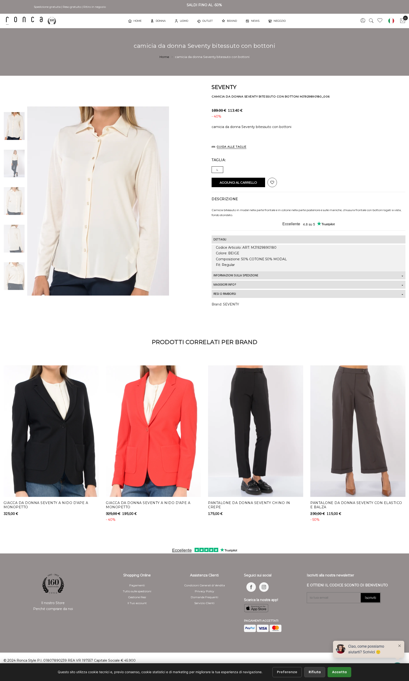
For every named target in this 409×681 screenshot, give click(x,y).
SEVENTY (231, 304)
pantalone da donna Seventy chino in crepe (249, 505)
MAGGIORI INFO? (224, 285)
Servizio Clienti (204, 603)
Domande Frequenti (204, 597)
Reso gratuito (72, 7)
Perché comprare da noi (53, 609)
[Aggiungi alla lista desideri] (272, 182)
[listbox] (308, 168)
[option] (14, 126)
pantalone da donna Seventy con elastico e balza (356, 505)
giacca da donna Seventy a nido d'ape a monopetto (46, 505)
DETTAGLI (219, 239)
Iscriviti (370, 598)
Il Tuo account (137, 603)
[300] (32, 21)
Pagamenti (137, 585)
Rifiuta (315, 672)
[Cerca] (371, 21)
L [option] (217, 170)
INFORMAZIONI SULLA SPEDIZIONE (235, 275)
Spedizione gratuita (47, 7)
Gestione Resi (137, 597)
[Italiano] (391, 21)
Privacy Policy (204, 591)
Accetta (339, 672)
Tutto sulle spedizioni (137, 591)
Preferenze (287, 672)
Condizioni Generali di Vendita (204, 585)
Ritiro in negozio (94, 7)
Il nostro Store (53, 603)
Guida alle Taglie (231, 146)
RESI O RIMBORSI (224, 294)
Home (164, 57)
